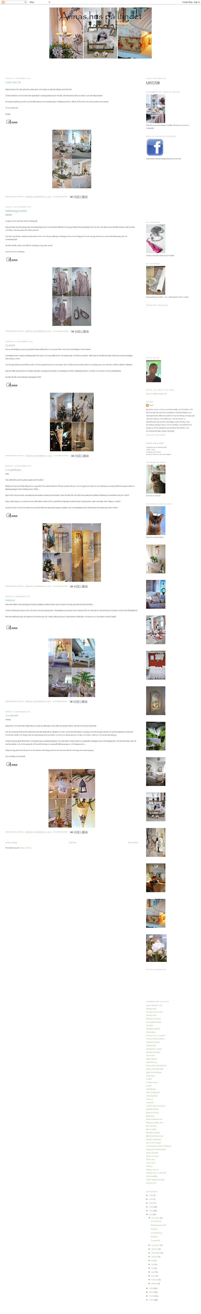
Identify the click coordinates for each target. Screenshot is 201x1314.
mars (153, 1276)
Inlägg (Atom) (25, 848)
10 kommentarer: (61, 331)
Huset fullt (150, 1055)
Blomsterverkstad (153, 1019)
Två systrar (150, 1163)
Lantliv (149, 1086)
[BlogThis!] (77, 196)
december (155, 1218)
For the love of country (155, 1035)
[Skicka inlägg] (71, 196)
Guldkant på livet (153, 1042)
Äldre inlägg (133, 842)
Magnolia (150, 1116)
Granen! (10, 345)
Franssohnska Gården (155, 1039)
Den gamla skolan (153, 1022)
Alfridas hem (151, 1009)
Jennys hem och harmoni (156, 1065)
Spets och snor (152, 1156)
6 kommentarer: (61, 586)
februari (154, 1279)
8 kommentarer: (61, 196)
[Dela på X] (80, 196)
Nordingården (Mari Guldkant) (158, 1146)
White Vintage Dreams (155, 1179)
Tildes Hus (150, 1159)
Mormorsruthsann (153, 1139)
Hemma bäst (151, 1045)
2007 (151, 1300)
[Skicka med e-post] (75, 196)
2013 (151, 1207)
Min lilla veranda (153, 1132)
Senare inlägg (11, 842)
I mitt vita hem (151, 1062)
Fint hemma (151, 1032)
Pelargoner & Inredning (156, 1149)
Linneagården (152, 1096)
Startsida (72, 842)
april (153, 1272)
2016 (151, 1195)
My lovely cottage (153, 1143)
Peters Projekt (152, 1153)
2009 (151, 1292)
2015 (151, 1199)
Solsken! (10, 600)
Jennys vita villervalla (154, 1069)
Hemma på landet (153, 1052)
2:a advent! (11, 715)
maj (153, 1268)
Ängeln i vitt (151, 1183)
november (155, 1245)
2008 (151, 1296)
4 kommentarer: (62, 455)
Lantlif (148, 1079)
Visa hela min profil (156, 435)
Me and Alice (151, 1126)
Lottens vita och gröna (155, 1106)
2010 (151, 1288)
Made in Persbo (152, 1112)
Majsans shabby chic (154, 1122)
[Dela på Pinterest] (86, 196)
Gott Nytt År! (13, 82)
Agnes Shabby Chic (154, 1005)
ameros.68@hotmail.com (156, 394)
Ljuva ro (149, 1099)
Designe (149, 1025)
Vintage (149, 1166)
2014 (151, 1203)
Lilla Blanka (151, 1089)
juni (153, 1264)
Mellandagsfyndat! (16, 210)
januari (154, 1283)
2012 (151, 1211)
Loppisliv (150, 1102)
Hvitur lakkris (151, 1059)
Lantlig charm (152, 1082)
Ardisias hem (151, 1015)
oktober (154, 1249)
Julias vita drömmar (154, 1072)
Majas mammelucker (154, 1119)
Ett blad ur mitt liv (153, 1029)
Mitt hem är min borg (154, 1136)
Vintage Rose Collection (156, 1173)
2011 (151, 1214)
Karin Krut (150, 1076)
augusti (154, 1257)
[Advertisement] (100, 68)
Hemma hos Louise (154, 1049)
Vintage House (152, 1169)
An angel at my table (154, 1012)
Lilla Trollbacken (153, 1092)
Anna (151, 405)
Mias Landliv (151, 1129)
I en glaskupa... (14, 469)
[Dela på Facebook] (83, 196)
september (156, 1253)
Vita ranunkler (152, 1176)
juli (152, 1260)
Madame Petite (152, 1109)
